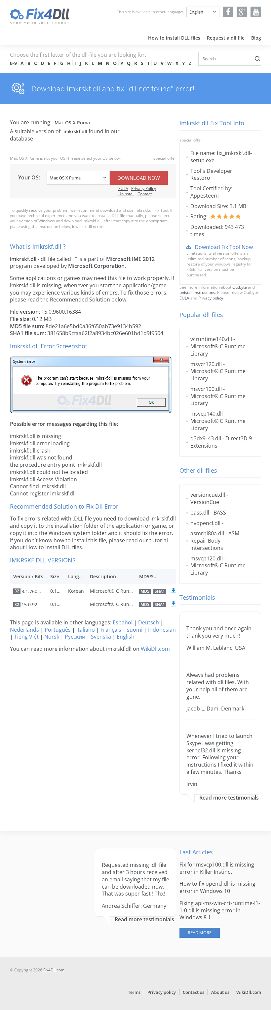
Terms (134, 992)
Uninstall (126, 194)
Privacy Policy (143, 188)
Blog (256, 38)
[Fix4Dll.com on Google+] (242, 12)
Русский (75, 636)
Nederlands (24, 629)
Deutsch (148, 622)
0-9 (13, 63)
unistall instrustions (197, 292)
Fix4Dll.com (53, 970)
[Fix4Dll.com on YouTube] (256, 12)
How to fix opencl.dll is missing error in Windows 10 (217, 887)
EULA (123, 188)
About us (220, 992)
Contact (144, 194)
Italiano (85, 629)
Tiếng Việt (26, 636)
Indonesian (162, 629)
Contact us (193, 992)
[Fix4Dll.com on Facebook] (228, 12)
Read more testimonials (229, 797)
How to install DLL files (174, 38)
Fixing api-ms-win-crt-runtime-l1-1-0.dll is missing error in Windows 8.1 (219, 910)
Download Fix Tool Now (224, 247)
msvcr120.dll (206, 364)
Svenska (101, 636)
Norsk (51, 636)
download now (138, 177)
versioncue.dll (207, 494)
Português (58, 629)
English (126, 636)
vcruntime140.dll (211, 339)
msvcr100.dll (206, 389)
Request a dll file (226, 38)
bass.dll (199, 512)
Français (110, 629)
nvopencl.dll (205, 523)
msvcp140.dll (206, 413)
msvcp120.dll (206, 558)
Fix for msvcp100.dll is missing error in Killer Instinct (216, 868)
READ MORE (200, 932)
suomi (134, 629)
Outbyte (239, 287)
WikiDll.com (155, 648)
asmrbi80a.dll (207, 533)
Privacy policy (210, 298)
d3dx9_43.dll (205, 438)
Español (123, 622)
